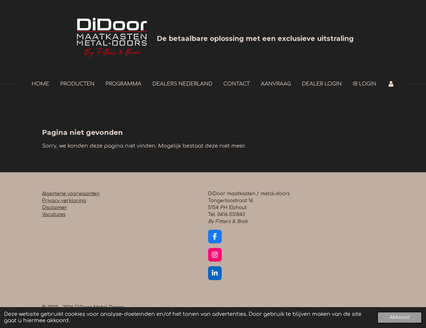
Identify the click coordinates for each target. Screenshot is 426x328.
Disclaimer (54, 207)
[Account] (390, 84)
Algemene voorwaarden (71, 193)
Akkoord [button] (399, 317)
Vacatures (53, 214)
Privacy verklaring (64, 200)
